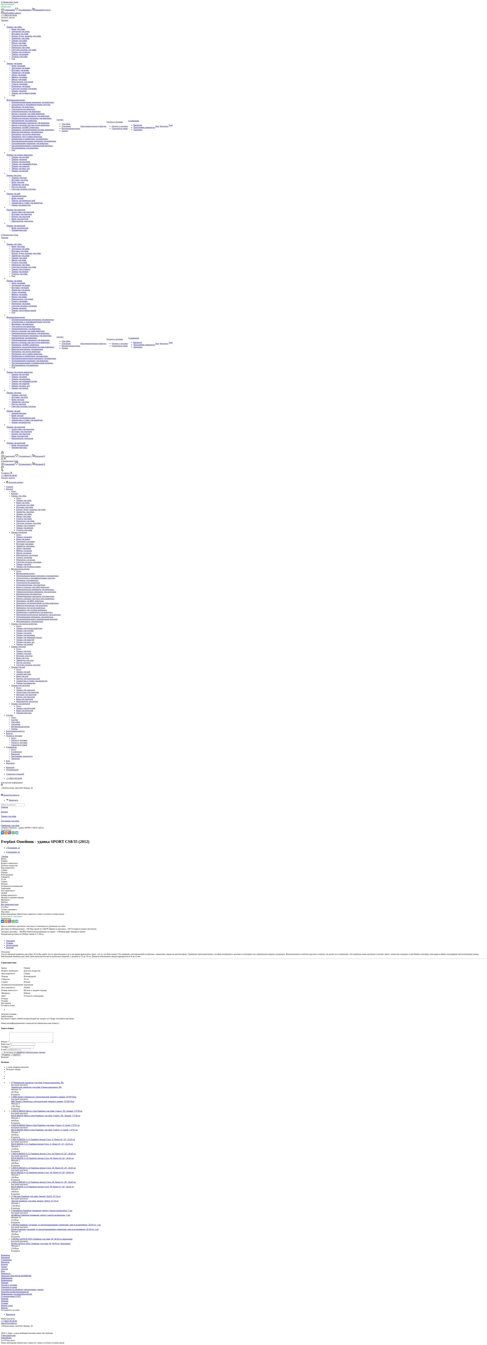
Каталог (14, 493)
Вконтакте (13, 800)
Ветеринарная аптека (25, 573)
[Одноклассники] (6, 832)
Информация (6, 1278)
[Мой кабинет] (2, 453)
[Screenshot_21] (13, 848)
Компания (5, 1255)
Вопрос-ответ (7, 1305)
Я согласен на (24, 1052)
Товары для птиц (23, 651)
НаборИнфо (6, 1338)
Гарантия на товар (9, 1287)
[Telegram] (16, 832)
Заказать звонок (8, 478)
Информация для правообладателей (16, 1294)
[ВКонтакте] (2, 832)
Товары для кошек (24, 537)
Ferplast (5, 856)
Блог (3, 1271)
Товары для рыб (23, 672)
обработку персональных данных (30, 1052)
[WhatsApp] (13, 832)
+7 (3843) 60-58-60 (9, 15)
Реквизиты (5, 1273)
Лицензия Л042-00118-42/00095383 (16, 1276)
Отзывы (4, 1303)
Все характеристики (10, 904)
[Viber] (9, 832)
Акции (4, 1267)
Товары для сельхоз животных (29, 628)
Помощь (4, 1283)
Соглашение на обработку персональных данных (22, 1289)
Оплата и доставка (19, 740)
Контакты (5, 1262)
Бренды (4, 1308)
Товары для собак (23, 500)
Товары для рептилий (25, 708)
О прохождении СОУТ (11, 1296)
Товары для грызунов (25, 690)
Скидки (14, 720)
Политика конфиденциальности (15, 1292)
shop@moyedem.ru (11, 795)
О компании (16, 752)
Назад (13, 491)
